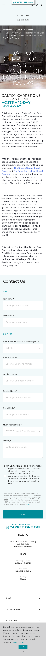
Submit (23, 514)
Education (11, 620)
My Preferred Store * (12, 425)
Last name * (8, 316)
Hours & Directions (23, 546)
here (27, 504)
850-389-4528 (23, 20)
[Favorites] (36, 5)
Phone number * (10, 357)
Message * (7, 440)
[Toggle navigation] (3, 5)
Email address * (10, 391)
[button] (32, 5)
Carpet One (7, 30)
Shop (8, 598)
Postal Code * (9, 408)
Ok (23, 647)
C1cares (29, 30)
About (19, 30)
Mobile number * (10, 374)
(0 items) (41, 5)
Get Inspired (13, 609)
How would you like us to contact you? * (21, 342)
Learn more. (18, 642)
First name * (8, 299)
